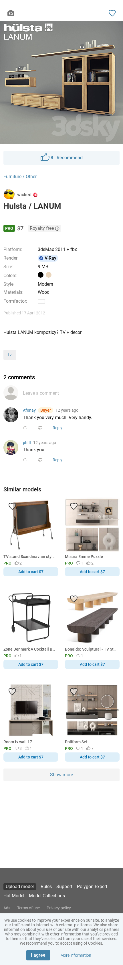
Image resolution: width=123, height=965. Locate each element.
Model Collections (47, 895)
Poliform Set (76, 742)
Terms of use (28, 908)
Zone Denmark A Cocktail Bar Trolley (29, 649)
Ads (6, 908)
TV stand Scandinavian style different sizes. (29, 556)
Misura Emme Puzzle (84, 556)
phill (27, 442)
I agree (38, 955)
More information (75, 955)
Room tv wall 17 (17, 742)
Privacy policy (59, 908)
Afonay (29, 410)
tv (10, 354)
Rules (46, 886)
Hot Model (13, 895)
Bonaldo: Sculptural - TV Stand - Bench (91, 649)
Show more (61, 774)
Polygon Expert (92, 886)
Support (64, 886)
